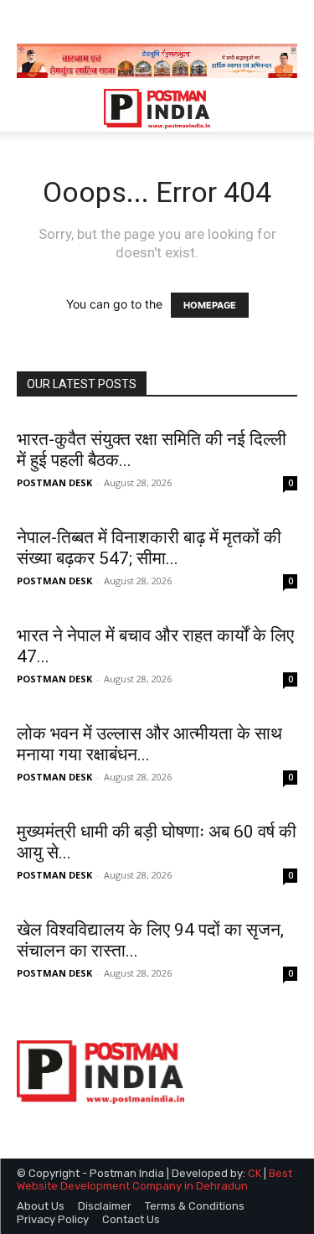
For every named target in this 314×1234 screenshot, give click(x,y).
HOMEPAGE (209, 305)
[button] (28, 109)
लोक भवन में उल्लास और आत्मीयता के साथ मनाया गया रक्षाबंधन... (149, 744)
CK (254, 1173)
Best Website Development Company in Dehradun (154, 1180)
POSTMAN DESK (54, 482)
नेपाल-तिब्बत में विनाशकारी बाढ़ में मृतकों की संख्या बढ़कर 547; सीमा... (149, 547)
